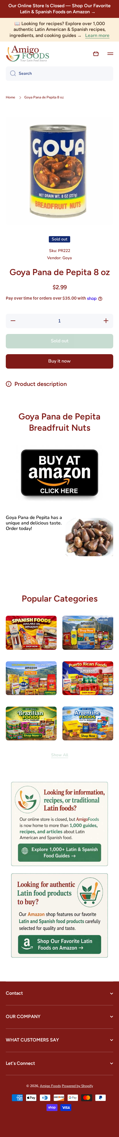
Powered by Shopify (77, 1086)
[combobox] (59, 73)
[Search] (11, 73)
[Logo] (27, 53)
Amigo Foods (50, 1086)
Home (10, 97)
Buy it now (59, 361)
